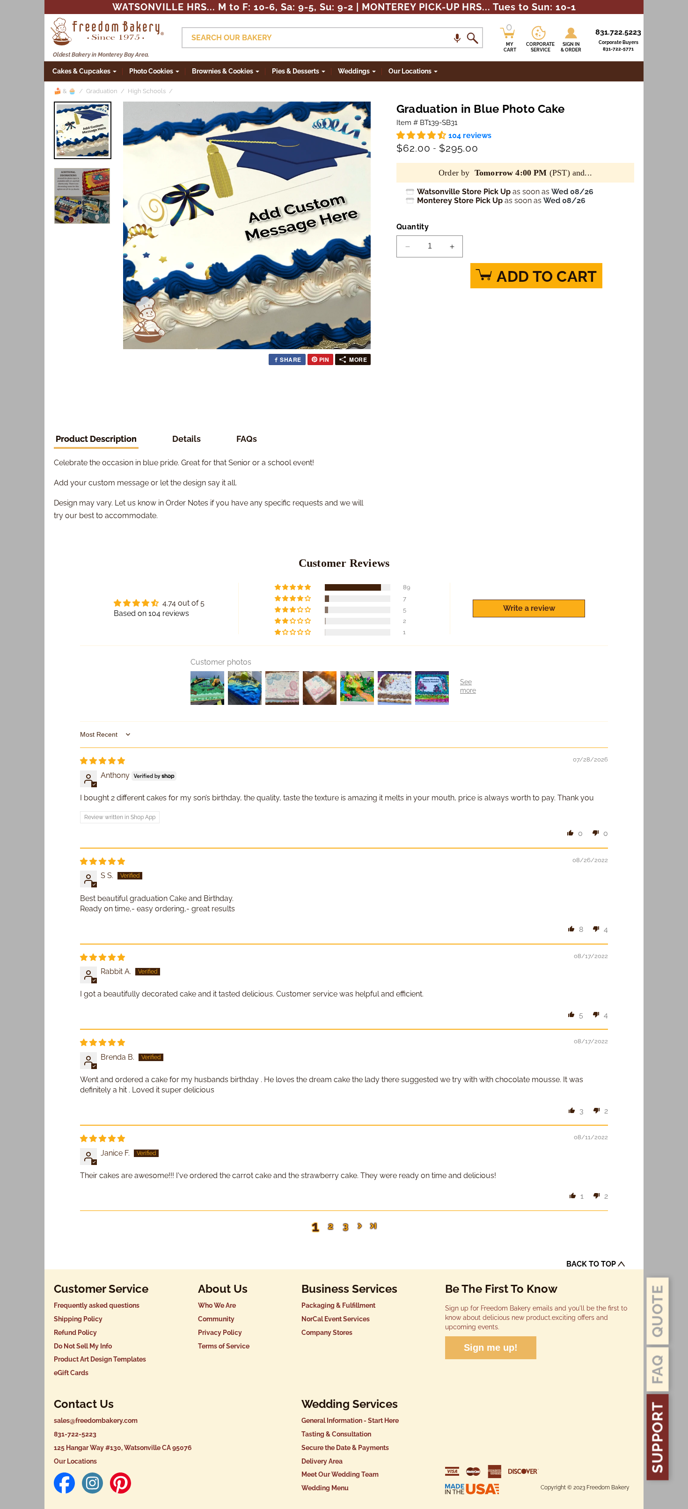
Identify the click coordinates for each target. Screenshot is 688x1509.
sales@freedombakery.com (96, 1420)
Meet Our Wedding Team (340, 1474)
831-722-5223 (75, 1434)
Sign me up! (491, 1347)
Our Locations (75, 1461)
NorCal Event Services (335, 1319)
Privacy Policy (220, 1332)
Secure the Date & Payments (345, 1447)
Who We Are (217, 1305)
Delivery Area (322, 1461)
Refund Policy (75, 1332)
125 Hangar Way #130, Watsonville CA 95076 (123, 1447)
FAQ (657, 1369)
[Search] (472, 38)
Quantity (412, 226)
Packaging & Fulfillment (338, 1305)
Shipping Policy (78, 1319)
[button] (457, 37)
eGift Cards (71, 1373)
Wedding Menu (325, 1488)
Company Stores (326, 1332)
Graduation (101, 91)
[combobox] (332, 37)
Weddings (354, 71)
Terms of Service (223, 1346)
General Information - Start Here (350, 1420)
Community (216, 1319)
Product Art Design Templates (100, 1359)
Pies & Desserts (295, 71)
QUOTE (657, 1311)
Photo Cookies (151, 71)
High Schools (147, 91)
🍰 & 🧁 (65, 91)
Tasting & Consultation (336, 1434)
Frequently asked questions (96, 1305)
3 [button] (345, 1225)
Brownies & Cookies (222, 71)
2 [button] (330, 1225)
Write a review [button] (529, 607)
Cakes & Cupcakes (81, 71)
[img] (102, 760)
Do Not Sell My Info (83, 1346)
